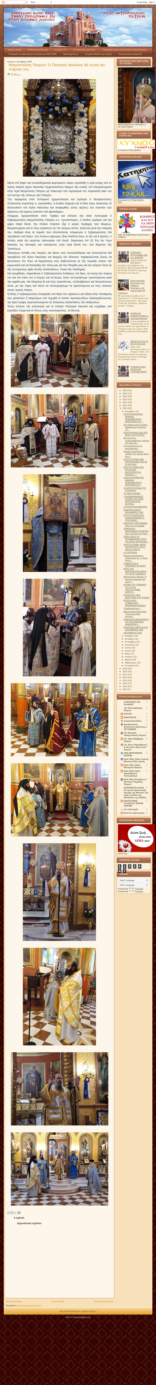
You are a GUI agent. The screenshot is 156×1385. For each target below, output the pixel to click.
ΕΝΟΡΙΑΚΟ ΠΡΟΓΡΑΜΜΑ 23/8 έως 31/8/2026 (138, 255)
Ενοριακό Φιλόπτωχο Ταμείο (98, 54)
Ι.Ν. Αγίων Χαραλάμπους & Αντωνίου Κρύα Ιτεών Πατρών (136, 747)
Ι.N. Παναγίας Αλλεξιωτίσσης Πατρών (135, 734)
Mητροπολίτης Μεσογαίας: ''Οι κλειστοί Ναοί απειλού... (135, 614)
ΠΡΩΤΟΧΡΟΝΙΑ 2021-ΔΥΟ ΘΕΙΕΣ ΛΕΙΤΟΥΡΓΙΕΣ (135, 434)
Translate (139, 889)
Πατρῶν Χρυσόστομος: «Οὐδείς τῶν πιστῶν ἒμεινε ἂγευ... (136, 454)
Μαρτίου (129, 659)
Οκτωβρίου (130, 639)
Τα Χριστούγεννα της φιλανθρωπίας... (133, 447)
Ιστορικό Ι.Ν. (61, 49)
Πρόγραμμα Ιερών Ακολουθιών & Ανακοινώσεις (125, 49)
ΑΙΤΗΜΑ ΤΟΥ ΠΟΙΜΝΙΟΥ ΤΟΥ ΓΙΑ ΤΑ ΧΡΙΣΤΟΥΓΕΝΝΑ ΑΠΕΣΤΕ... (135, 588)
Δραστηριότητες (70, 54)
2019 (124, 668)
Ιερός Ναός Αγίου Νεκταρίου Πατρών (133, 766)
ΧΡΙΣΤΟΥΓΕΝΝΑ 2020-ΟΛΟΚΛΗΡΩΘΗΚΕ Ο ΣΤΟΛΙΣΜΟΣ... (134, 518)
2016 (124, 677)
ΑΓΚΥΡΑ (128, 714)
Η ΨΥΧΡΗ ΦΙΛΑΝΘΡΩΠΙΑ (135, 507)
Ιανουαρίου (130, 665)
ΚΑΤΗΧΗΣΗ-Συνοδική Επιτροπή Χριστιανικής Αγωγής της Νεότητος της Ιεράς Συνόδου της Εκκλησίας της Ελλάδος (136, 793)
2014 (124, 683)
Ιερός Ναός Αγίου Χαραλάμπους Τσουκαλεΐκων (132, 773)
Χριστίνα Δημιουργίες (134, 813)
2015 (124, 680)
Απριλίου (129, 657)
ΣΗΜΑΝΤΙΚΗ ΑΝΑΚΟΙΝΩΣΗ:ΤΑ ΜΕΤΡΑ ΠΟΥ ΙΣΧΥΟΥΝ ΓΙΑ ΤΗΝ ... (136, 531)
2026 (124, 390)
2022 (124, 402)
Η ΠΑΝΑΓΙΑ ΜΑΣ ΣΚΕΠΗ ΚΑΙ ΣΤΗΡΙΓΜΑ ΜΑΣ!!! (138, 369)
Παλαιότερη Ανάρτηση (103, 1301)
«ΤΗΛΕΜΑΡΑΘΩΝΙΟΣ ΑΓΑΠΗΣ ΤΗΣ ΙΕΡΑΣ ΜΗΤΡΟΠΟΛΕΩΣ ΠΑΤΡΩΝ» (134, 500)
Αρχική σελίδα (14, 49)
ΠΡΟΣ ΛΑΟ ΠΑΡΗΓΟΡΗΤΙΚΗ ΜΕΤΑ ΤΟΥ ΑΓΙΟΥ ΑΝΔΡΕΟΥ (135, 571)
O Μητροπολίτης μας (38, 49)
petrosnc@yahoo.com (82, 1317)
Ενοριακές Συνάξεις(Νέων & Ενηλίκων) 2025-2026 (33, 54)
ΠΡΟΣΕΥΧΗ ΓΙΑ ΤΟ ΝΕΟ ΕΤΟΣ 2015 (139, 342)
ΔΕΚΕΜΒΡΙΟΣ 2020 (133, 633)
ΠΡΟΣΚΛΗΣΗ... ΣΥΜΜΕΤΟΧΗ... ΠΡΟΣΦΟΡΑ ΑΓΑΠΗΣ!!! (135, 603)
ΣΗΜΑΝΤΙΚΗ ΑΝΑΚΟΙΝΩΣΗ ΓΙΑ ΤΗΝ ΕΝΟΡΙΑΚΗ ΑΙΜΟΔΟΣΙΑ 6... (136, 622)
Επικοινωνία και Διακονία (130, 54)
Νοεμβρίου (130, 636)
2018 (124, 671)
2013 (124, 686)
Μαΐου (128, 654)
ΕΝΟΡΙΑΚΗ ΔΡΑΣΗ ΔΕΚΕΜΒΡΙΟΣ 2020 (133, 511)
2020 (124, 408)
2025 (124, 393)
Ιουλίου (128, 648)
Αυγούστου (130, 645)
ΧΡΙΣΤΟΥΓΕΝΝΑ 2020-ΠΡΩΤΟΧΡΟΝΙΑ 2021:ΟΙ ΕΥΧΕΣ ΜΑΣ (135, 462)
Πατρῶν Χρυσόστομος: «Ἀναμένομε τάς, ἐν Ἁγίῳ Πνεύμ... (136, 558)
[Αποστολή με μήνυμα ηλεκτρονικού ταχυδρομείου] (8, 1212)
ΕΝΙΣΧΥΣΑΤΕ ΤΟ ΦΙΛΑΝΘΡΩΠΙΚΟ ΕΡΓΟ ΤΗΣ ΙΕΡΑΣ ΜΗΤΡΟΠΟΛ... (136, 539)
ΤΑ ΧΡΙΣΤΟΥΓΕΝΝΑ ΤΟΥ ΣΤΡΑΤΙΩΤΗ (135, 489)
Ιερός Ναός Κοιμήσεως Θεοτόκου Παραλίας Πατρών (135, 781)
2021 (124, 405)
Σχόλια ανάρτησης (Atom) (29, 1305)
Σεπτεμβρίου (130, 642)
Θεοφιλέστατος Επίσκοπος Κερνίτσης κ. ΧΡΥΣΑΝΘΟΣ (135, 726)
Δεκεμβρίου (130, 411)
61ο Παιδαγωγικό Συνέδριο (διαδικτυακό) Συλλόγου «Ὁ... (135, 427)
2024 (124, 396)
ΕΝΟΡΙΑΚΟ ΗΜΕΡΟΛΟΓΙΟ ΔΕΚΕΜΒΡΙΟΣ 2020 (136, 628)
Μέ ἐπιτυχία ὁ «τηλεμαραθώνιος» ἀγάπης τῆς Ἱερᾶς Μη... (136, 440)
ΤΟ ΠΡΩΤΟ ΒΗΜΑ (132, 493)
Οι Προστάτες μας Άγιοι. (84, 49)
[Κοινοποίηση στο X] (15, 1212)
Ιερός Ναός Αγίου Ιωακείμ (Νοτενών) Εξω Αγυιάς (136, 760)
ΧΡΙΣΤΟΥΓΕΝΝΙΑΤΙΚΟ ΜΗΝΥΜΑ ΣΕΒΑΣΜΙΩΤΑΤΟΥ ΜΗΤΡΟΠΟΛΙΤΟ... (134, 481)
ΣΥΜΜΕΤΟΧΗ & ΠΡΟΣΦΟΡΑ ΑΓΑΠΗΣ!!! (135, 564)
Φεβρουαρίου (131, 663)
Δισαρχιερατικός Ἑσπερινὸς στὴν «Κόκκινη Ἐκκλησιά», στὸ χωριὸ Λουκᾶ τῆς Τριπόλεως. (131, 287)
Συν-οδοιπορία (131, 809)
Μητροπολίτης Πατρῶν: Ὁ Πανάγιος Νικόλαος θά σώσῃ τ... (135, 579)
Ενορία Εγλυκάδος (133, 721)
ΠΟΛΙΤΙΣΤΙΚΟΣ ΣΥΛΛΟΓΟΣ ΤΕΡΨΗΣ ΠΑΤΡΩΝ (133, 803)
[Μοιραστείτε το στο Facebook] (19, 1212)
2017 (124, 674)
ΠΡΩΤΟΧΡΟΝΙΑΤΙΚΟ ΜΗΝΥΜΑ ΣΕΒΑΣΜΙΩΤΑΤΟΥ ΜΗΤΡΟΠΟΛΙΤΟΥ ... (134, 418)
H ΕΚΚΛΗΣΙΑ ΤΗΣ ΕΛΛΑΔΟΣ (132, 703)
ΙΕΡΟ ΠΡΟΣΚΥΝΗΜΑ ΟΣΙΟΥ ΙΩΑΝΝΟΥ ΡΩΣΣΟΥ (78, 1311)
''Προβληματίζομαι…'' (133, 608)
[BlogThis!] (12, 1212)
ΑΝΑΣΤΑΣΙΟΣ (130, 717)
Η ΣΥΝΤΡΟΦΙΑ (130, 552)
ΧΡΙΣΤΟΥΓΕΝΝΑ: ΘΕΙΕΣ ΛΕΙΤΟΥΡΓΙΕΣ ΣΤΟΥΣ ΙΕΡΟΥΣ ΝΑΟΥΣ (135, 547)
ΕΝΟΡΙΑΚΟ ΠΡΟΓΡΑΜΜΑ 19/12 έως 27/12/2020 (135, 524)
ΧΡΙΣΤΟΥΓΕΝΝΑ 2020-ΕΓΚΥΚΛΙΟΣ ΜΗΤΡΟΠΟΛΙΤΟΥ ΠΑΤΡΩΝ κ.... (134, 471)
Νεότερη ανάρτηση (14, 1301)
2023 (124, 399)
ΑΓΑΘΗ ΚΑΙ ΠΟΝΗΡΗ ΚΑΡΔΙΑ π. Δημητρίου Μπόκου (139, 316)
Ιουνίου (128, 651)
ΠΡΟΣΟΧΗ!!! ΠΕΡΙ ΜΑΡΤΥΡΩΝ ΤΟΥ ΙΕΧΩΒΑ (136, 596)
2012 (124, 689)
